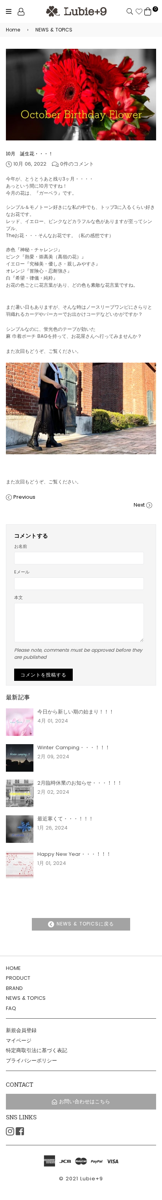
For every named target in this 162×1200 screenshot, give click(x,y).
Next (139, 505)
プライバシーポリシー (31, 1060)
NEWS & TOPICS (49, 29)
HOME (13, 968)
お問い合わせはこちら (84, 1101)
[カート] (147, 11)
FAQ (11, 1008)
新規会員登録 (21, 1030)
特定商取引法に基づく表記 (36, 1050)
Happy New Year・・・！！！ (74, 854)
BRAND (14, 988)
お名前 (20, 546)
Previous (24, 497)
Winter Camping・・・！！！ (73, 747)
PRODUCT (18, 978)
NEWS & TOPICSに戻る (84, 923)
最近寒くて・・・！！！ (65, 818)
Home (13, 29)
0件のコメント (77, 164)
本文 (18, 597)
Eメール (21, 572)
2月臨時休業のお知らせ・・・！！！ (79, 783)
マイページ (18, 1040)
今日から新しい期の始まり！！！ (75, 711)
